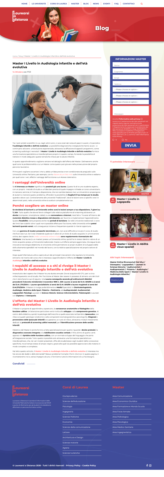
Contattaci (129, 4)
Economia (67, 422)
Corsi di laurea (58, 4)
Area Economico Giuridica (124, 401)
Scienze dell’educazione (74, 401)
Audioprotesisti (117, 269)
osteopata (115, 264)
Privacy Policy (73, 466)
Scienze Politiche (71, 417)
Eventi (106, 4)
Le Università (39, 4)
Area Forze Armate (121, 412)
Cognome (118, 72)
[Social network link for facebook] (147, 465)
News (96, 4)
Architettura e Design (73, 437)
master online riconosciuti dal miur (127, 262)
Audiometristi (133, 267)
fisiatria (130, 269)
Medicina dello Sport (120, 272)
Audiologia (17, 260)
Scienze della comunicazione (76, 427)
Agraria (66, 448)
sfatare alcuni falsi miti (62, 174)
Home (24, 4)
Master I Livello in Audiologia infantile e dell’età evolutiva (60, 351)
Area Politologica (120, 417)
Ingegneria (68, 412)
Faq (116, 4)
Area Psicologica (120, 422)
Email (116, 78)
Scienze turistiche (71, 453)
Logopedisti (127, 264)
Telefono (117, 84)
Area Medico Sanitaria (122, 427)
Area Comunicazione (122, 396)
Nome (116, 65)
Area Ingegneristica (121, 432)
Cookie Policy (89, 466)
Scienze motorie (70, 443)
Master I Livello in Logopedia (128, 200)
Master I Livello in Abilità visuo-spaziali (132, 245)
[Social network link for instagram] (150, 465)
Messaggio (118, 114)
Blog (86, 4)
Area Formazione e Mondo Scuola (128, 406)
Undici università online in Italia (47, 236)
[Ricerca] (142, 3)
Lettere (66, 432)
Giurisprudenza (70, 396)
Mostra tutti (116, 280)
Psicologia (67, 406)
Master (75, 4)
